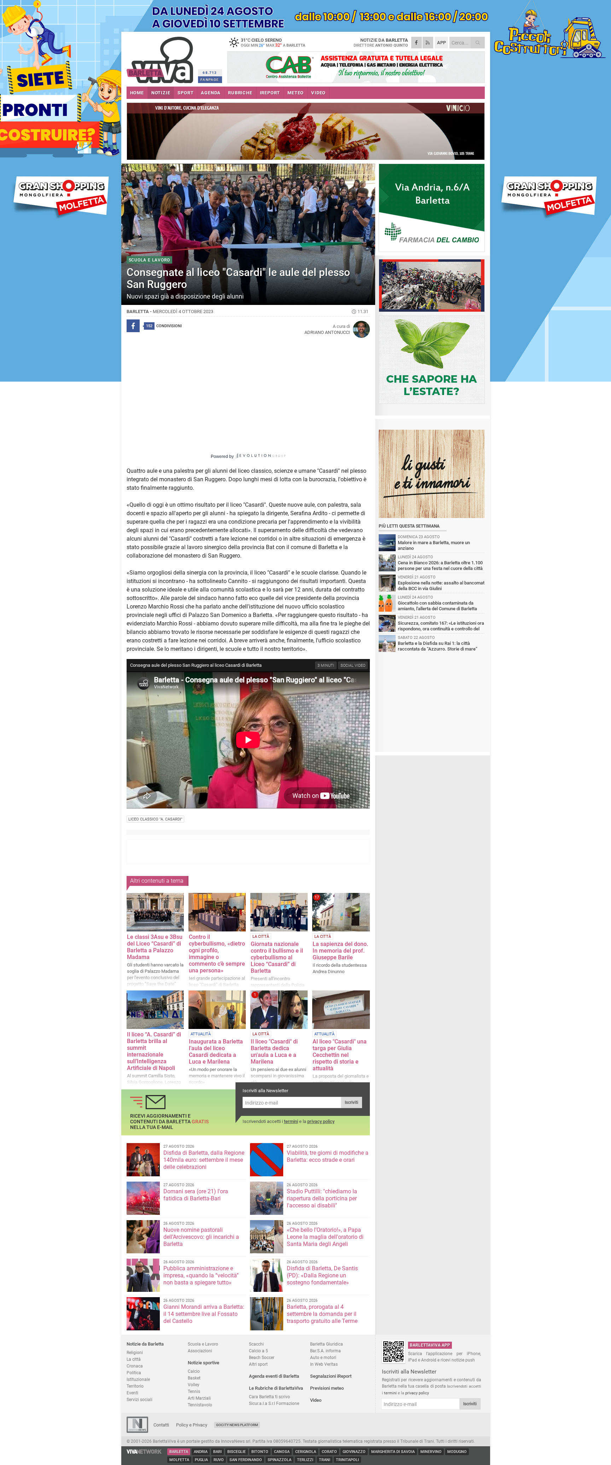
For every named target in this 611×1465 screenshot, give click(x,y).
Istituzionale (138, 1379)
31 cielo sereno (273, 42)
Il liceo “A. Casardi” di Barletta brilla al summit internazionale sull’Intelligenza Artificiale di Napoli (154, 1051)
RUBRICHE (240, 92)
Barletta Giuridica (326, 1344)
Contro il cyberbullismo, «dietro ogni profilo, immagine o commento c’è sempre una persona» (217, 954)
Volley (193, 1384)
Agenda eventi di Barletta (274, 1376)
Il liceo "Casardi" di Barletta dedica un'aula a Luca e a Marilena (274, 1051)
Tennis (194, 1391)
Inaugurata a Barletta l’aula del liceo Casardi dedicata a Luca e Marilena (216, 1051)
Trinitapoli (347, 1460)
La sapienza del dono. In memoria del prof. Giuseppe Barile (340, 951)
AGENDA (211, 92)
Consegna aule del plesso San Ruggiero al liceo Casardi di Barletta (196, 665)
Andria (201, 1451)
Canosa (282, 1451)
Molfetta (179, 1460)
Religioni (135, 1352)
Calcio (194, 1371)
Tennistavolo (200, 1404)
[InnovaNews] (137, 1431)
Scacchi (256, 1344)
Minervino (431, 1451)
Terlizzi (305, 1460)
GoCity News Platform (237, 1425)
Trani (324, 1460)
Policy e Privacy (191, 1425)
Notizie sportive (203, 1362)
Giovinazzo (354, 1451)
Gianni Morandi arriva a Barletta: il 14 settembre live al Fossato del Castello (203, 1314)
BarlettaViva (161, 57)
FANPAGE (209, 80)
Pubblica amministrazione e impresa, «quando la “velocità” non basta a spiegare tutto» (201, 1275)
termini (291, 1121)
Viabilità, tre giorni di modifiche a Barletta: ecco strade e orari (327, 1156)
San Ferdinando (245, 1460)
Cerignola (305, 1451)
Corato (329, 1451)
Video (315, 1400)
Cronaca (135, 1366)
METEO (295, 92)
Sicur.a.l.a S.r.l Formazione (274, 1403)
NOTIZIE (160, 92)
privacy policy (320, 1121)
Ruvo (219, 1460)
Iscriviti (351, 1102)
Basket (194, 1378)
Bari (217, 1451)
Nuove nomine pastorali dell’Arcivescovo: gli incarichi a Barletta (201, 1236)
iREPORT (270, 92)
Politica (134, 1372)
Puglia (201, 1460)
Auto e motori (323, 1357)
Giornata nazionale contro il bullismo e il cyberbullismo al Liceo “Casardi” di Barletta (277, 957)
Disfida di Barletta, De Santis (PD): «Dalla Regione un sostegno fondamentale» (322, 1275)
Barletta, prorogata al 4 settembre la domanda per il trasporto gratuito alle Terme (322, 1314)
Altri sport (258, 1364)
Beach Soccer (261, 1357)
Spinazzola (279, 1460)
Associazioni (200, 1350)
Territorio (135, 1386)
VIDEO (318, 92)
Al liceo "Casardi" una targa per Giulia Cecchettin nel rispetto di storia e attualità (340, 1055)
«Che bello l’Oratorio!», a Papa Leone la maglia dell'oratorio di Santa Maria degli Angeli (325, 1236)
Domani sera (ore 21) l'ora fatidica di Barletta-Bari (195, 1195)
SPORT (185, 92)
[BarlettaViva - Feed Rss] (427, 42)
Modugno (457, 1451)
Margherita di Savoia (393, 1451)
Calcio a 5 (258, 1350)
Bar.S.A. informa (325, 1350)
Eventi (132, 1392)
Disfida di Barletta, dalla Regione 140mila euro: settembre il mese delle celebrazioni (203, 1159)
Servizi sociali (139, 1399)
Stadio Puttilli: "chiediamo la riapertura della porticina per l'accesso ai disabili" (322, 1198)
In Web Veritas (324, 1364)
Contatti (161, 1425)
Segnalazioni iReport (330, 1376)
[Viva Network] (144, 1452)
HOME (137, 92)
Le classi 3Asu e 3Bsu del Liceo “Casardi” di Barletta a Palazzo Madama (154, 947)
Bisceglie (236, 1451)
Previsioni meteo (327, 1388)
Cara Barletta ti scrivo (269, 1396)
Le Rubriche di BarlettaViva (276, 1388)
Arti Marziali (199, 1398)
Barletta (178, 1451)
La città (134, 1359)
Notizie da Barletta (145, 1344)
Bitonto (259, 1451)
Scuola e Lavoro (203, 1344)
